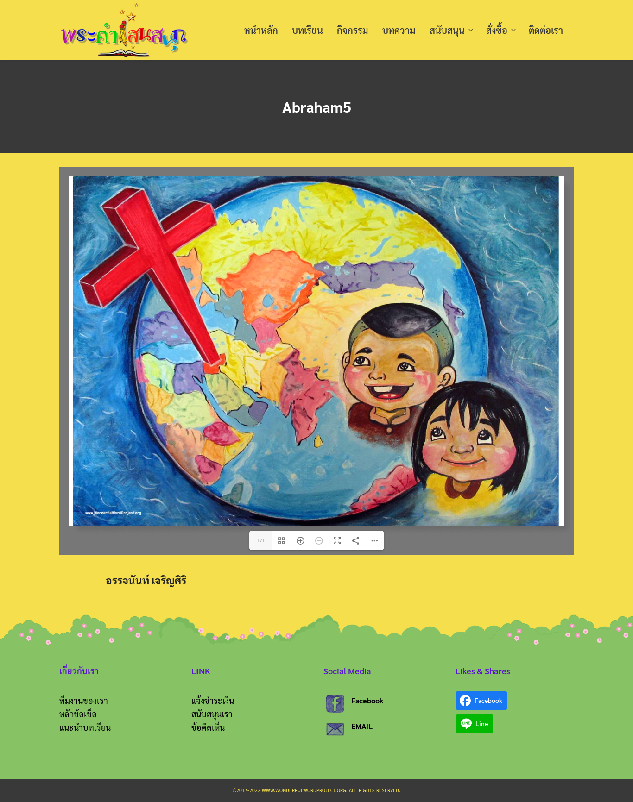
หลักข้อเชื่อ (78, 713)
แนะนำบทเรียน (85, 727)
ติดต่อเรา (546, 30)
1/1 (261, 540)
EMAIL (362, 726)
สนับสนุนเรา (212, 713)
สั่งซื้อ (496, 30)
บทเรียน (307, 30)
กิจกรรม (352, 30)
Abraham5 (316, 106)
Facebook (367, 700)
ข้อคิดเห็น (208, 727)
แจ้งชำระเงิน (212, 700)
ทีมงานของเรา (83, 700)
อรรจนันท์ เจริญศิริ (146, 580)
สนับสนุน (447, 30)
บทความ (399, 30)
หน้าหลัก (261, 30)
